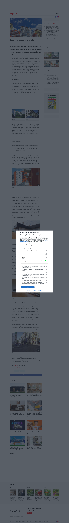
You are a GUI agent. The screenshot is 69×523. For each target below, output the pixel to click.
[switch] (46, 250)
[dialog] (34, 261)
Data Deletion (29, 290)
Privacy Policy (40, 290)
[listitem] (34, 248)
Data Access (34, 290)
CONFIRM (27, 287)
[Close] (51, 232)
